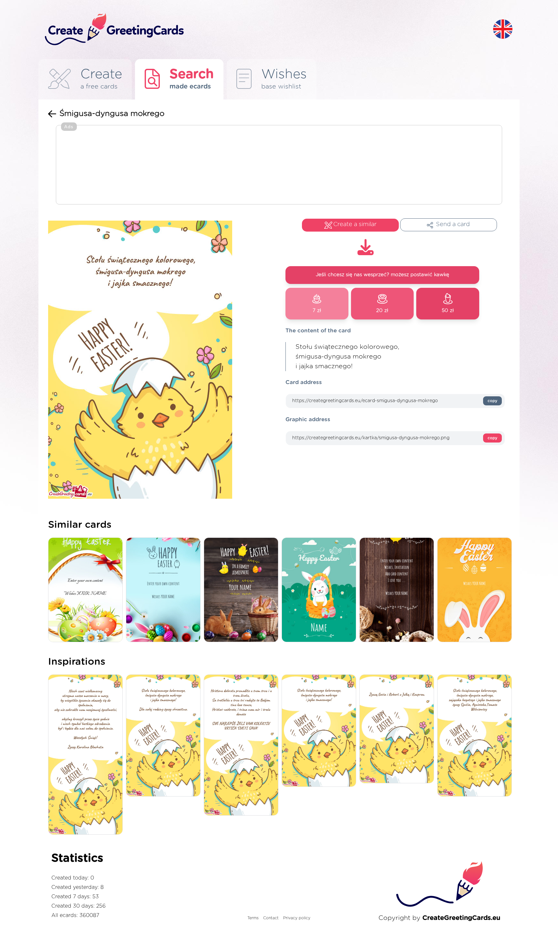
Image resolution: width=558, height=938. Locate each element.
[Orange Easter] (476, 590)
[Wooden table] (398, 590)
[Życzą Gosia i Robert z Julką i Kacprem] (398, 729)
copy (492, 401)
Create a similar (355, 224)
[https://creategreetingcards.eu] (263, 29)
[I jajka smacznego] (165, 735)
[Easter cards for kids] (320, 590)
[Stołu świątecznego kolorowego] (476, 735)
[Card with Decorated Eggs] (87, 590)
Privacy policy (296, 918)
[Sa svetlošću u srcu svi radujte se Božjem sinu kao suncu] (243, 745)
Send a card (453, 224)
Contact (271, 918)
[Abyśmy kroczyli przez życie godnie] (87, 755)
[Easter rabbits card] (243, 590)
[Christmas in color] (165, 590)
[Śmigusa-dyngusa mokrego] (320, 731)
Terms (253, 918)
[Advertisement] (279, 165)
